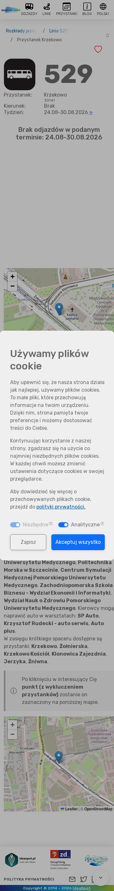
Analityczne (85, 525)
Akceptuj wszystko (78, 542)
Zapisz (28, 542)
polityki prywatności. (61, 507)
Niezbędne (35, 525)
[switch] (63, 524)
